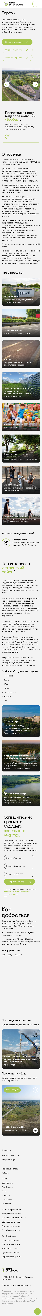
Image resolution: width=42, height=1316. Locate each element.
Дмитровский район (11, 1244)
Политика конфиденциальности (16, 1285)
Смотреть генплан (14, 42)
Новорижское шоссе (11, 1214)
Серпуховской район (11, 1257)
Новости (6, 1195)
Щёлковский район (10, 1253)
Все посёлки (7, 1183)
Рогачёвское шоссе (11, 1230)
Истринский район (10, 1240)
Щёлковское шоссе (11, 1222)
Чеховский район (9, 1249)
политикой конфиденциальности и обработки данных (17, 893)
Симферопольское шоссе (14, 1218)
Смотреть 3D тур (13, 50)
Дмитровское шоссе (11, 1226)
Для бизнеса (7, 1187)
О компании (7, 1200)
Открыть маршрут (13, 58)
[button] (7, 84)
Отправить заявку (16, 882)
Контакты (6, 1204)
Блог (4, 1191)
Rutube (5, 1173)
